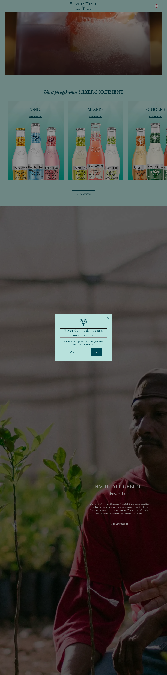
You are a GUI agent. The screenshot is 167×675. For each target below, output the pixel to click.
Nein (72, 352)
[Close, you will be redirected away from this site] (108, 318)
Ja (97, 352)
